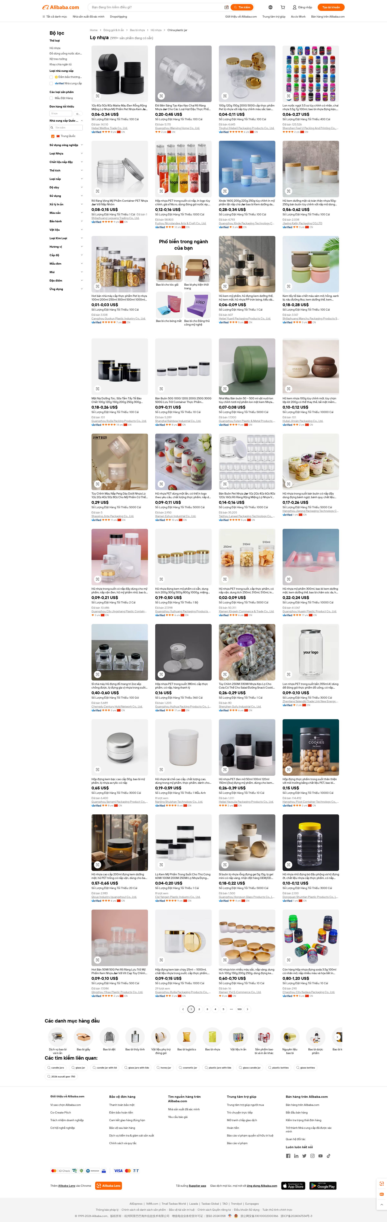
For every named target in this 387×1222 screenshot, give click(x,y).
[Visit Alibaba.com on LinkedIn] (296, 1155)
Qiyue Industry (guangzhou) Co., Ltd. (114, 896)
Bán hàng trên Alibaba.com (302, 1104)
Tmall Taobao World (174, 1203)
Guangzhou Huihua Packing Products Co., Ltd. (183, 706)
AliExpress (136, 1203)
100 (239, 1009)
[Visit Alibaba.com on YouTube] (320, 1155)
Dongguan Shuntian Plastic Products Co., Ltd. (311, 896)
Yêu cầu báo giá (177, 1117)
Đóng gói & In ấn (114, 30)
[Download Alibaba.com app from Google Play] (323, 1186)
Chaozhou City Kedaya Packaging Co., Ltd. (309, 992)
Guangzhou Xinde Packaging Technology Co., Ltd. (247, 223)
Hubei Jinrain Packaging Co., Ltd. (303, 421)
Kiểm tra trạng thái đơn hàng (303, 1120)
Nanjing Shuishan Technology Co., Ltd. (179, 801)
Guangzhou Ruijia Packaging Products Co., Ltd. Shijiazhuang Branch (183, 992)
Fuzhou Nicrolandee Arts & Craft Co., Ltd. (180, 223)
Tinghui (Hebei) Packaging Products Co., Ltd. (246, 128)
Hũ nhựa (156, 30)
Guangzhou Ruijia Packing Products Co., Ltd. (119, 421)
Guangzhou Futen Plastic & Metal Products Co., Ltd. (247, 421)
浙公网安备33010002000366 (259, 1216)
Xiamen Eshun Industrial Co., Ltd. (175, 516)
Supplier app (197, 1185)
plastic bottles (280, 1067)
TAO (225, 1203)
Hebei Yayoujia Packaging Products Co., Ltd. (246, 801)
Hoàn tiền (233, 1127)
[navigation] (65, 520)
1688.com (152, 1203)
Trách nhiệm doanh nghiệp (67, 1120)
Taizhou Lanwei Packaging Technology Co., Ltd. (247, 516)
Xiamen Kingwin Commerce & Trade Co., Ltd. (246, 611)
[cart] (284, 7)
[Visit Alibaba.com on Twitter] (304, 1155)
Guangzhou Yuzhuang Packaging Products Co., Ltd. (183, 611)
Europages (252, 1203)
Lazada (193, 1203)
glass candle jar (252, 1067)
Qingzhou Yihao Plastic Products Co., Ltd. (117, 992)
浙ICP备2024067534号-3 (296, 1216)
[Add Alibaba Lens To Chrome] (108, 1186)
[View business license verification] (230, 1216)
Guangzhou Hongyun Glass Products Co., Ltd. (247, 896)
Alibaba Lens (66, 1185)
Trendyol (236, 1203)
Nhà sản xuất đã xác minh (184, 1109)
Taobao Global (210, 1203)
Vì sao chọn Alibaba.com (65, 1104)
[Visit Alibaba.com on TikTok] (328, 1155)
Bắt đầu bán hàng (297, 1112)
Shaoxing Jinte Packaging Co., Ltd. (113, 516)
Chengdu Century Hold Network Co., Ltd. (117, 706)
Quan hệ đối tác (296, 1139)
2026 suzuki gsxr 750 (63, 1076)
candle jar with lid (107, 1067)
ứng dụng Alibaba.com (262, 1185)
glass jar (80, 1067)
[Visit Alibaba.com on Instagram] (312, 1155)
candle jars (57, 1067)
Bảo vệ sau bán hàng (122, 1127)
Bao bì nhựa (137, 30)
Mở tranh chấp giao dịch (242, 1120)
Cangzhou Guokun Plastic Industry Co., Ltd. (119, 318)
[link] (382, 1183)
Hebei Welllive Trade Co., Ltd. (110, 128)
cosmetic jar (190, 1067)
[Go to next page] (247, 1009)
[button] (226, 7)
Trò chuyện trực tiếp (240, 1112)
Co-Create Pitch (60, 1112)
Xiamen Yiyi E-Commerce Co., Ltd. (240, 992)
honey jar (166, 1067)
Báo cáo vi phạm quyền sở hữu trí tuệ (250, 1135)
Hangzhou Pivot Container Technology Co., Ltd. (311, 801)
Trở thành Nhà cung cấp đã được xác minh (309, 1129)
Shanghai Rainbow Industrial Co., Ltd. (178, 421)
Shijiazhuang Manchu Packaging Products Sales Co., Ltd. (311, 318)
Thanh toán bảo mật (121, 1104)
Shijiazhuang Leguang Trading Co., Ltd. (115, 218)
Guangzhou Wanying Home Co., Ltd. (177, 128)
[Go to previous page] (183, 1009)
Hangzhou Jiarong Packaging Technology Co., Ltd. (311, 510)
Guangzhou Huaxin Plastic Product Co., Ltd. (310, 611)
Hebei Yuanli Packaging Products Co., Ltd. (245, 318)
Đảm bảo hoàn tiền (121, 1112)
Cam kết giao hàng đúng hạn (127, 1120)
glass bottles (307, 1067)
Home (94, 30)
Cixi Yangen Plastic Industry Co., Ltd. (177, 896)
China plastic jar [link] (177, 30)
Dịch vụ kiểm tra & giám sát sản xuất (131, 1135)
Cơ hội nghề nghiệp (62, 1127)
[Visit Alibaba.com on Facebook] (288, 1155)
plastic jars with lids (220, 1067)
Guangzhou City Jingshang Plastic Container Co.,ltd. (120, 611)
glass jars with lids (138, 1067)
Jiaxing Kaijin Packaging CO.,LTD (302, 223)
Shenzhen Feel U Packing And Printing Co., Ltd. (311, 128)
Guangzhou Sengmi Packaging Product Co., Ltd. (120, 801)
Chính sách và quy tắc (123, 1143)
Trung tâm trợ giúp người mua (245, 1104)
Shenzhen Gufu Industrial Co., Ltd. (240, 706)
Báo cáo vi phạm (237, 1143)
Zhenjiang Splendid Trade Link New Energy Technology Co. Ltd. (311, 701)
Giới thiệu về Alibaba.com (67, 1096)
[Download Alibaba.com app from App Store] (293, 1186)
